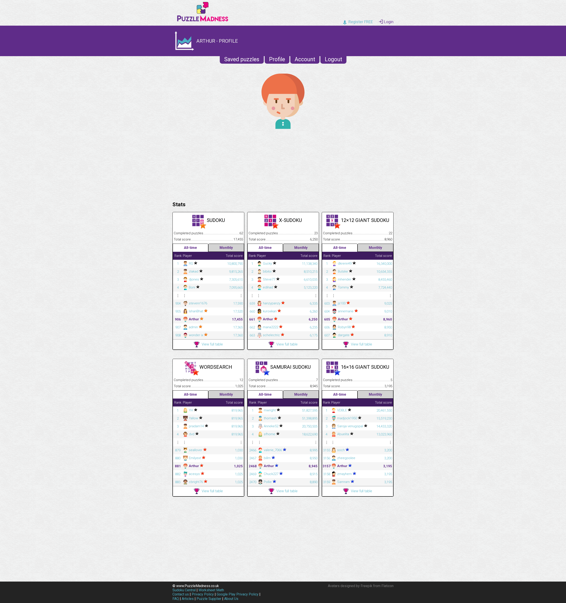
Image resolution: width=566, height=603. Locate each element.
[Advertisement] (283, 164)
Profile (277, 59)
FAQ (175, 599)
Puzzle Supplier (209, 599)
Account (305, 59)
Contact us (180, 594)
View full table (212, 344)
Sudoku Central (184, 590)
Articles (188, 599)
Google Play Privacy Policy (237, 594)
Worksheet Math (211, 590)
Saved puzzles (241, 59)
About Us (231, 599)
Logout (333, 59)
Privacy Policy (203, 594)
